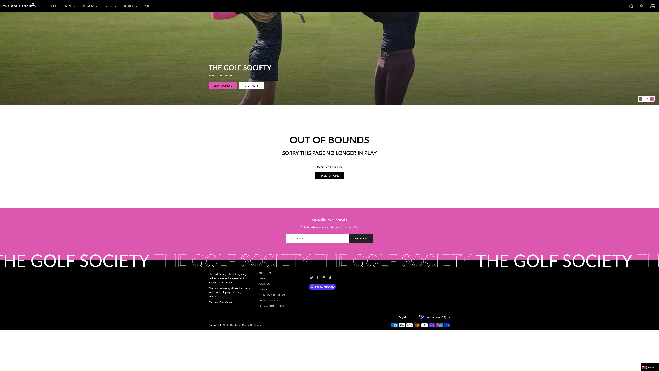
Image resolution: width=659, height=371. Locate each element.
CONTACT (264, 289)
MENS (262, 278)
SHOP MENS (251, 85)
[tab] (646, 98)
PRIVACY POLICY (268, 300)
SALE (148, 6)
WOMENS (264, 284)
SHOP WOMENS (223, 85)
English (403, 317)
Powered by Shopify (251, 325)
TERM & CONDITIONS (271, 306)
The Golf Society (233, 325)
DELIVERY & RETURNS (272, 295)
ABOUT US (265, 273)
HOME (53, 6)
